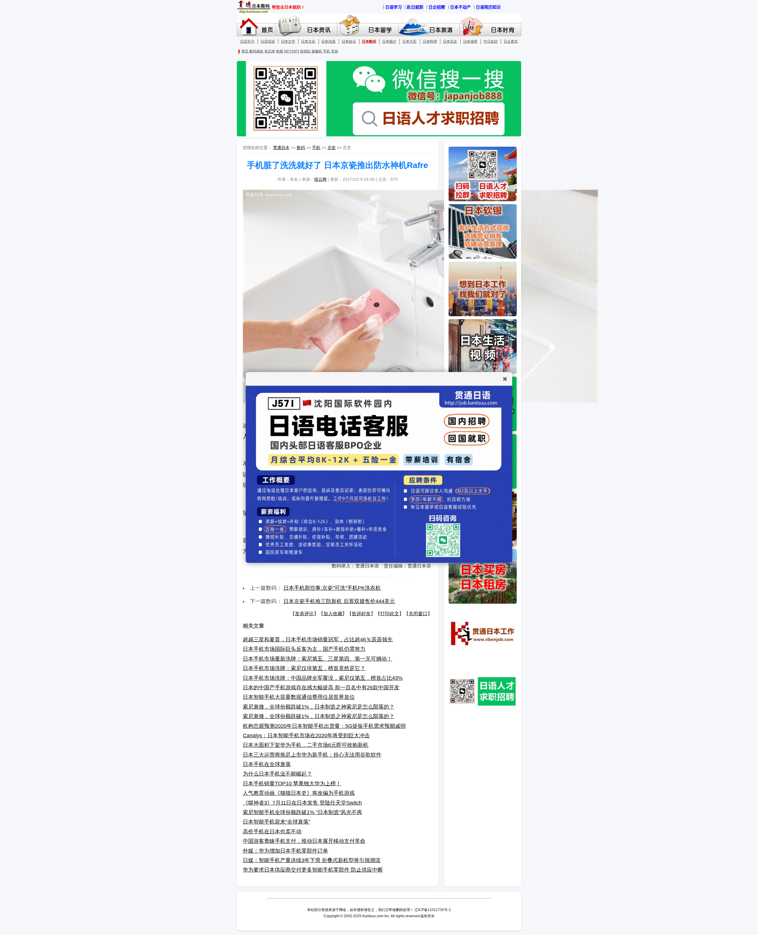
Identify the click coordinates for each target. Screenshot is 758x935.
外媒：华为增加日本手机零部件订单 (285, 851)
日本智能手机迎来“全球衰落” (276, 822)
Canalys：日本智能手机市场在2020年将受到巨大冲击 (306, 736)
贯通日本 (281, 147)
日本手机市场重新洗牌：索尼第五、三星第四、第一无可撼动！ (317, 659)
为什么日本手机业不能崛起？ (277, 774)
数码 (301, 147)
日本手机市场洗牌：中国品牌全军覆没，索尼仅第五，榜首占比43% (323, 678)
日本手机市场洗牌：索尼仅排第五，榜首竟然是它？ (304, 668)
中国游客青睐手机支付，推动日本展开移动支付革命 (304, 841)
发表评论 (304, 613)
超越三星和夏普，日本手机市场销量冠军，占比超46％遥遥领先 (318, 639)
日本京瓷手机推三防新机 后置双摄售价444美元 (339, 601)
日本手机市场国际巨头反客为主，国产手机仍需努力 (304, 649)
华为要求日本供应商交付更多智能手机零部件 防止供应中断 (313, 870)
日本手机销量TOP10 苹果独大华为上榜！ (292, 784)
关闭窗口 (418, 613)
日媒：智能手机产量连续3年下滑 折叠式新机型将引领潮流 (311, 860)
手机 (316, 147)
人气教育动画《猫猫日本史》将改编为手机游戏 (299, 793)
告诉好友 (361, 613)
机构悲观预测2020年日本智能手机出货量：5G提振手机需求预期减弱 (324, 726)
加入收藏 (332, 613)
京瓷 (331, 147)
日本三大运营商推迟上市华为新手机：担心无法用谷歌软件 (312, 755)
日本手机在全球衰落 (267, 764)
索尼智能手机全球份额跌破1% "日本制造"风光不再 (302, 812)
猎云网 (320, 179)
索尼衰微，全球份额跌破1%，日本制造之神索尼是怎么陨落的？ (318, 707)
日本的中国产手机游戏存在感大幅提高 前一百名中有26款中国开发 (321, 688)
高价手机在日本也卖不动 (272, 832)
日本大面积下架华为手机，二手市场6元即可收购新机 (305, 745)
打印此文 (389, 613)
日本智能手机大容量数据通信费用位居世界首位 (299, 697)
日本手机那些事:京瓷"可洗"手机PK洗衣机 (332, 588)
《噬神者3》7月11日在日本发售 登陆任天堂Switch (302, 803)
